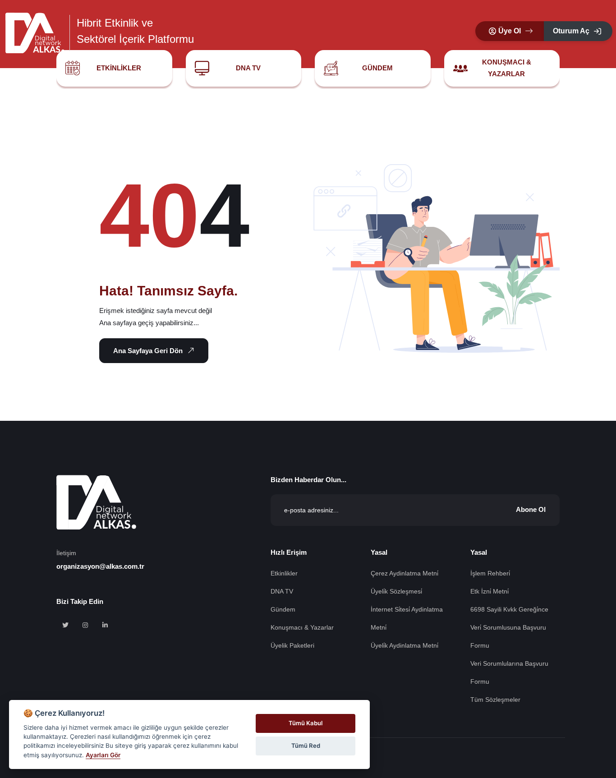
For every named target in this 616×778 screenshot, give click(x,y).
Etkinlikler (119, 68)
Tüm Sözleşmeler (495, 699)
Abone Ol (531, 509)
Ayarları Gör (103, 755)
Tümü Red (305, 745)
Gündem (377, 68)
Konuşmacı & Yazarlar (506, 68)
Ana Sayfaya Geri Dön (148, 350)
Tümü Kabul (305, 723)
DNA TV (248, 68)
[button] (509, 31)
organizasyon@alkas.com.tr (100, 566)
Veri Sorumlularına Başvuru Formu (509, 672)
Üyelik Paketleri (292, 645)
